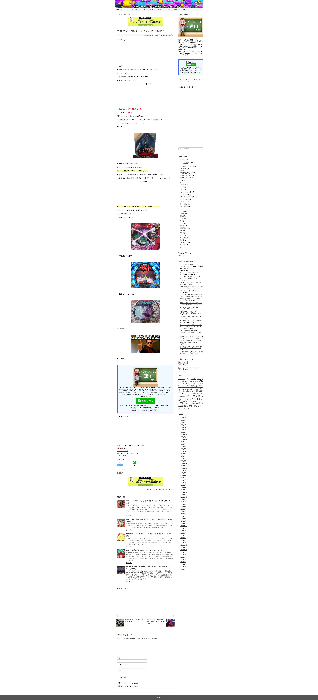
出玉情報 (182, 211)
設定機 (182, 240)
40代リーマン (168, 489)
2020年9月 (183, 442)
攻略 (197, 403)
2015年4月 (183, 564)
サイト (119, 670)
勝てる (184, 401)
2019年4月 (183, 482)
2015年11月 (183, 547)
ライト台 (182, 209)
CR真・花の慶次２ (185, 389)
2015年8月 (183, 554)
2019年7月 (183, 475)
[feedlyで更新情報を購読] (196, 2)
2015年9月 (183, 552)
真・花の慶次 (184, 237)
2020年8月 (183, 444)
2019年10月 (183, 468)
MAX (181, 180)
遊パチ (184, 408)
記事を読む (129, 515)
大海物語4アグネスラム (190, 403)
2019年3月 (183, 485)
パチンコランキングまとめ (188, 197)
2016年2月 (183, 542)
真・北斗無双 (184, 235)
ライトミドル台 (184, 206)
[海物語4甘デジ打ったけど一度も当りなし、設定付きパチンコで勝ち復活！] (121, 537)
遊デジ (182, 247)
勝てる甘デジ (189, 401)
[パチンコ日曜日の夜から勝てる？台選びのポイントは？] (121, 553)
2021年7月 (183, 420)
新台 (181, 223)
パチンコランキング (122, 451)
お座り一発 (193, 389)
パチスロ (182, 189)
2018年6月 (183, 506)
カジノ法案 (183, 187)
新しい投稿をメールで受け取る (128, 686)
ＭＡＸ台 (158, 489)
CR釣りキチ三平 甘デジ (187, 178)
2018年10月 (183, 497)
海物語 (182, 225)
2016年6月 (183, 535)
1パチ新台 (199, 379)
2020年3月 (183, 456)
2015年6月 (183, 559)
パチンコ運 (183, 201)
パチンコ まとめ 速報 (186, 192)
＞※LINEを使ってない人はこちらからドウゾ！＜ (145, 410)
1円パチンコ (187, 381)
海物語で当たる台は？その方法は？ (190, 317)
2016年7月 (183, 533)
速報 (154, 489)
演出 (185, 406)
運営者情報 (161, 9)
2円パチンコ (183, 168)
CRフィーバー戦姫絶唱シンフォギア (189, 385)
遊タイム (182, 245)
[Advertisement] (129, 51)
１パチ (187, 408)
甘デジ (150, 489)
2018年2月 (183, 516)
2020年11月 (183, 437)
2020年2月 (183, 458)
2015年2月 (183, 569)
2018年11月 (183, 494)
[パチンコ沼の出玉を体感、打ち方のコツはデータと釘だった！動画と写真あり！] (121, 523)
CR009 (182, 170)
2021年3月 (183, 427)
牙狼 (181, 230)
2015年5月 (183, 562)
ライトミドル (184, 204)
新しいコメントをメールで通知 (128, 683)
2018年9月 (183, 499)
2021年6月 (183, 422)
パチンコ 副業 (181, 396)
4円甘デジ (189, 383)
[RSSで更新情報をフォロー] (199, 2)
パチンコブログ (125, 9)
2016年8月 (183, 530)
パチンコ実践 (184, 199)
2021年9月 (183, 417)
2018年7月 (183, 504)
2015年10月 (183, 550)
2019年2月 (183, 487)
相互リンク (185, 9)
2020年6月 (183, 449)
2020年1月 (183, 461)
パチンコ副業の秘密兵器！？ (148, 9)
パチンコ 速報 (184, 194)
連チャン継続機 (184, 242)
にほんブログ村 (121, 455)
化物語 (182, 216)
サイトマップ (168, 9)
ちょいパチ (183, 182)
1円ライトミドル (195, 381)
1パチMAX (193, 379)
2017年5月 (183, 521)
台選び (182, 403)
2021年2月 (183, 429)
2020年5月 (183, 451)
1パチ (187, 379)
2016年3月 (183, 540)
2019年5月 (183, 480)
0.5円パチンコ (184, 159)
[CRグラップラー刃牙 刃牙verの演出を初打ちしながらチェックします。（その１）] (121, 570)
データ (194, 393)
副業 (181, 401)
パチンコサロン (199, 393)
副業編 (182, 213)
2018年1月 (183, 518)
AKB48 (184, 164)
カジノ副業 (183, 185)
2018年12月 (183, 492)
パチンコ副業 (193, 396)
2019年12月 (183, 463)
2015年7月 (183, 557)
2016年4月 (183, 538)
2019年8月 (183, 473)
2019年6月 (183, 478)
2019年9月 (183, 470)
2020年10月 (183, 439)
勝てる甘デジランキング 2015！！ (190, 269)
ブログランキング (135, 9)
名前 (119, 658)
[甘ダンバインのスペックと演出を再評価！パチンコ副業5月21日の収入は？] (121, 504)
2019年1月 (183, 490)
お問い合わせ (177, 9)
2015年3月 (183, 566)
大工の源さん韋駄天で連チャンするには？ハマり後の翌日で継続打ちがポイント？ (191, 326)
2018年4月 (183, 511)
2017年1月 (183, 523)
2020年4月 (183, 454)
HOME (117, 9)
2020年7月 (183, 446)
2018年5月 (183, 509)
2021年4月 (183, 425)
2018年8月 (183, 502)
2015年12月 (183, 545)
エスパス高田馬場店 (188, 393)
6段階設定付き (196, 383)
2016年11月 (183, 526)
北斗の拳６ (183, 218)
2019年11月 (183, 466)
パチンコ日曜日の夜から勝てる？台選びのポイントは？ (145, 550)
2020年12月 (183, 434)
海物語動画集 (184, 228)
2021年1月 (183, 432)
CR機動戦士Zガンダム (186, 173)
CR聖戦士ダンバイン (186, 175)
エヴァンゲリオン (187, 166)
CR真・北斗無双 (193, 387)
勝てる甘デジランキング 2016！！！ (191, 290)
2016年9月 (183, 528)
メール (119, 664)
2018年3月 (183, 514)
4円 (200, 381)
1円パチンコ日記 (168, 35)
